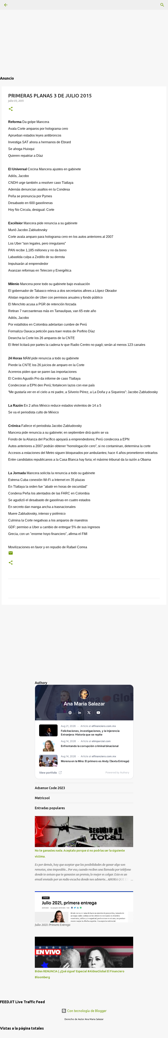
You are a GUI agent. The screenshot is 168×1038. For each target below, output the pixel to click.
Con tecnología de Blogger (86, 1011)
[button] (10, 109)
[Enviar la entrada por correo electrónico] (10, 554)
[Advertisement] (84, 28)
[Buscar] (162, 5)
